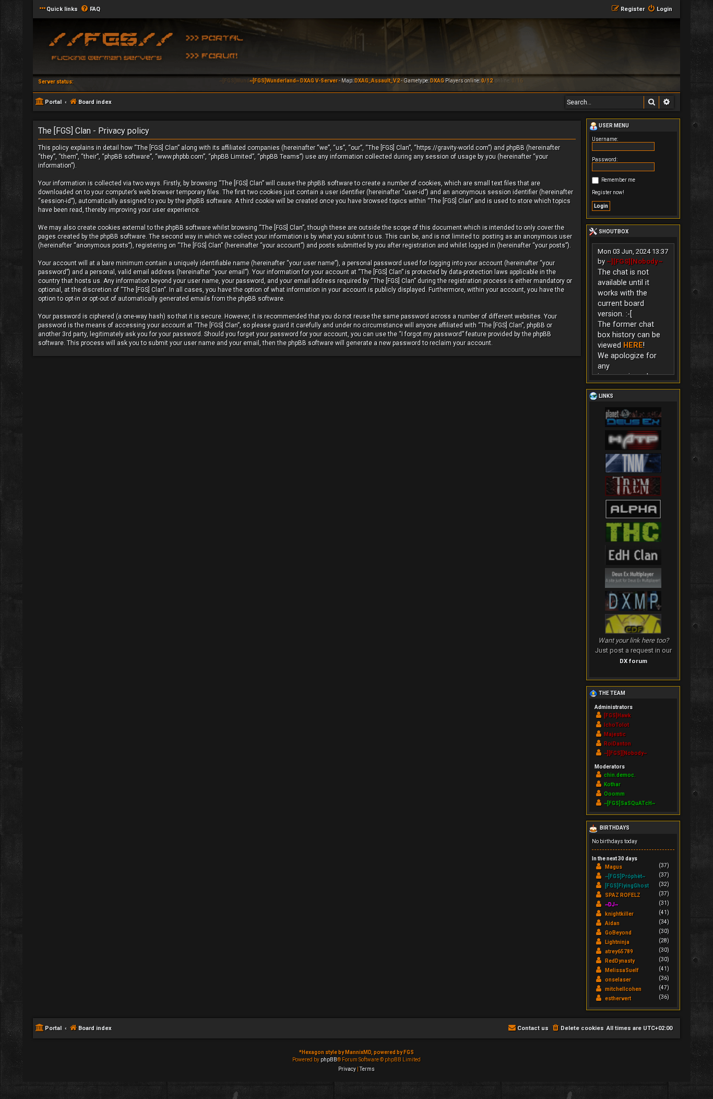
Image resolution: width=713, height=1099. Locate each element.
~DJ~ (611, 904)
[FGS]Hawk (617, 715)
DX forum (633, 661)
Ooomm (614, 794)
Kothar (612, 784)
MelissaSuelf (621, 970)
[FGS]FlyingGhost (627, 886)
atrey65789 (619, 951)
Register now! (608, 192)
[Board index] (108, 49)
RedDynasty (620, 961)
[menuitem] (90, 9)
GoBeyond (618, 933)
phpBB (328, 1059)
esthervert (618, 998)
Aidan (612, 923)
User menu (613, 125)
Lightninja (617, 942)
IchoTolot (616, 725)
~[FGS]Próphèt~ (625, 876)
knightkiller (619, 914)
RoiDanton (617, 744)
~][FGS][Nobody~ (635, 261)
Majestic (615, 734)
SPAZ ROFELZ (622, 895)
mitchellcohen (623, 989)
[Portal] (218, 37)
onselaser (618, 980)
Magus (613, 867)
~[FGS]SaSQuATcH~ (629, 803)
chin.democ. (620, 775)
